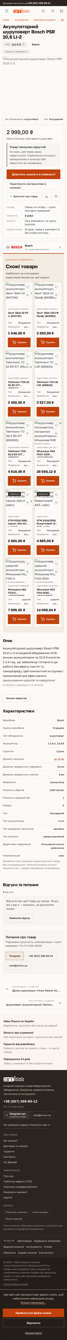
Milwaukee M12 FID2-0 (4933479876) (17, 592)
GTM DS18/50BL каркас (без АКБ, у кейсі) (18, 523)
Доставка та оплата (16, 1146)
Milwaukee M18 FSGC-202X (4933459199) (46, 453)
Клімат (48, 1246)
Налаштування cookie (16, 1284)
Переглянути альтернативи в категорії (28, 185)
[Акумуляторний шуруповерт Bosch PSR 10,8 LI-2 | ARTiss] (33, 85)
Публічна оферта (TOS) (18, 1181)
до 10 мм (59, 759)
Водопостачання (14, 1246)
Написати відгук (19, 918)
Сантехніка (46, 1252)
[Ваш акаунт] (53, 11)
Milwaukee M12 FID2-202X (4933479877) (46, 592)
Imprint (8, 1197)
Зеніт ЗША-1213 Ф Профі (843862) (48, 314)
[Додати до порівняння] (47, 196)
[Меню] (7, 11)
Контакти (9, 1156)
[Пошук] (43, 11)
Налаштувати (33, 1332)
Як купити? (11, 1140)
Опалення (10, 1252)
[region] (33, 85)
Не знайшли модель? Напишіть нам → (27, 1124)
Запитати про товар (25, 196)
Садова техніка (27, 1252)
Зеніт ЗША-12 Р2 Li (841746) (18, 314)
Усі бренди (10, 1162)
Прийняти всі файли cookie (33, 1312)
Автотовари (24, 1240)
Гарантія (9, 1151)
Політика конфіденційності (20, 1186)
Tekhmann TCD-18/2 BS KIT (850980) (17, 453)
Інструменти (34, 1246)
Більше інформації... (33, 1302)
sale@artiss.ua (18, 965)
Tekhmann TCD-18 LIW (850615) (47, 383)
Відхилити (33, 1322)
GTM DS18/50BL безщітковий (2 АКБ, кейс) (46, 523)
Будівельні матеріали (47, 1240)
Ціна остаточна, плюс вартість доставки (30, 138)
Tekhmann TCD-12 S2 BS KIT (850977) (18, 384)
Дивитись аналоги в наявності (33, 174)
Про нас (9, 1176)
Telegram (14, 955)
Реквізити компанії (15, 1192)
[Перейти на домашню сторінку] (25, 11)
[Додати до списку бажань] (56, 196)
